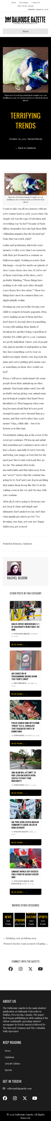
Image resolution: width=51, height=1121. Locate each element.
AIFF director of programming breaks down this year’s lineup (24, 676)
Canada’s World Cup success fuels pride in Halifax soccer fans (25, 874)
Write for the (25, 6)
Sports (8, 1069)
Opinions (27, 543)
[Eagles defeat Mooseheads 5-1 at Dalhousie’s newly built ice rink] (25, 610)
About (13, 2)
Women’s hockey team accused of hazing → (25, 943)
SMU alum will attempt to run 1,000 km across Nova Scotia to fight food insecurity (23, 776)
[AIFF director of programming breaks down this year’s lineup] (25, 660)
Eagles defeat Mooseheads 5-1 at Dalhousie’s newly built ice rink (25, 627)
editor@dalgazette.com (19, 1088)
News (7, 1050)
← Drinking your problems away (20, 938)
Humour (17, 543)
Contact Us (35, 2)
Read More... (18, 644)
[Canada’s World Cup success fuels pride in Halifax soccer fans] (25, 858)
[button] (10, 969)
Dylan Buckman (21, 634)
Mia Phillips (20, 683)
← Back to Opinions (25, 147)
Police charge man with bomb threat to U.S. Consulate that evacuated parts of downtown (25, 727)
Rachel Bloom (35, 138)
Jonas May (19, 735)
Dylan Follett (21, 831)
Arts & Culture (12, 1063)
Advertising (23, 2)
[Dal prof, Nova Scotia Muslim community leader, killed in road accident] (25, 808)
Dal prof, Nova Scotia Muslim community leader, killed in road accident (25, 825)
